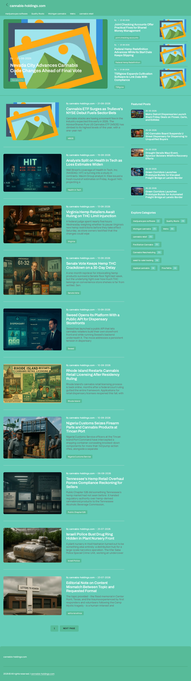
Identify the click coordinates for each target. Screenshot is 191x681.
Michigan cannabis (57, 13)
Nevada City (17, 80)
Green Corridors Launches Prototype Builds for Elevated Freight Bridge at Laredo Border (164, 175)
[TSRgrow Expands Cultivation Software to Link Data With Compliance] (173, 79)
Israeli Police (74, 560)
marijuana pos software (16, 13)
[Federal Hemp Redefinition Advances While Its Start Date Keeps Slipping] (173, 54)
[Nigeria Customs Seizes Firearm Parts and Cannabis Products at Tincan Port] (32, 438)
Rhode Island (74, 401)
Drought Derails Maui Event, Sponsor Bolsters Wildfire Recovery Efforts (166, 156)
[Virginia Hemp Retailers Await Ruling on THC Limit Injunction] (32, 224)
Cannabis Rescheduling (147, 252)
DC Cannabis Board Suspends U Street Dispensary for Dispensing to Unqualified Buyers (166, 136)
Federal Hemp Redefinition (128, 62)
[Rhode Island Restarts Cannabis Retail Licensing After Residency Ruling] (32, 383)
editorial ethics (75, 613)
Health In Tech (74, 189)
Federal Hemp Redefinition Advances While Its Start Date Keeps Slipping (133, 52)
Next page (69, 628)
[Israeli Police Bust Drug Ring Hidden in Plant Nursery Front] (32, 545)
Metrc (72, 13)
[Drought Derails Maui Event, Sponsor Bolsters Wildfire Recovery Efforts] (137, 154)
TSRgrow (120, 87)
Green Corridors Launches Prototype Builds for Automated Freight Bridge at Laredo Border (164, 194)
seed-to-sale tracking (145, 260)
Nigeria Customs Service (79, 456)
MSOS (70, 138)
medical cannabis (143, 268)
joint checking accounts (127, 37)
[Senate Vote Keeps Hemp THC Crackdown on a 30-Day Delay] (32, 276)
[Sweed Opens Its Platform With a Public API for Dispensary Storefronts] (32, 329)
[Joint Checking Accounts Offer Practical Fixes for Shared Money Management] (173, 29)
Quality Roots (37, 13)
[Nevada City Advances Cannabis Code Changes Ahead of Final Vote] (55, 54)
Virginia (71, 241)
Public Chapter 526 (77, 512)
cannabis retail (86, 13)
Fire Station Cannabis (145, 244)
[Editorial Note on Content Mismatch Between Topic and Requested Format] (32, 595)
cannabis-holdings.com (42, 673)
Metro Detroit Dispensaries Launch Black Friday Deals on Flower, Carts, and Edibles (166, 117)
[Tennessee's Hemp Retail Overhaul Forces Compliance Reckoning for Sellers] (32, 493)
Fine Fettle (169, 268)
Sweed (71, 348)
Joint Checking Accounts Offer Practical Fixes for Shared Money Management (133, 27)
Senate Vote (73, 293)
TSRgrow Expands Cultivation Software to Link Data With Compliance (133, 76)
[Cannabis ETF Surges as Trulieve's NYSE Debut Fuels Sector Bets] (32, 121)
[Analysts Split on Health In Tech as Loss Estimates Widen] (32, 173)
